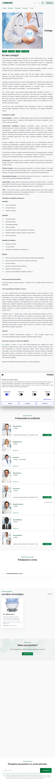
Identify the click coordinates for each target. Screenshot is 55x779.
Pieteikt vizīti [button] (15, 450)
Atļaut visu (45, 403)
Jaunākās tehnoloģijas (12, 594)
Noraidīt (10, 403)
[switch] (21, 394)
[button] (35, 2)
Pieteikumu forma (27, 653)
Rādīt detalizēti (47, 399)
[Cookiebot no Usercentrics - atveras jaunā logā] (47, 375)
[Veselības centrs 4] (7, 2)
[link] (4, 51)
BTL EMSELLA (6, 344)
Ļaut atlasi (27, 403)
